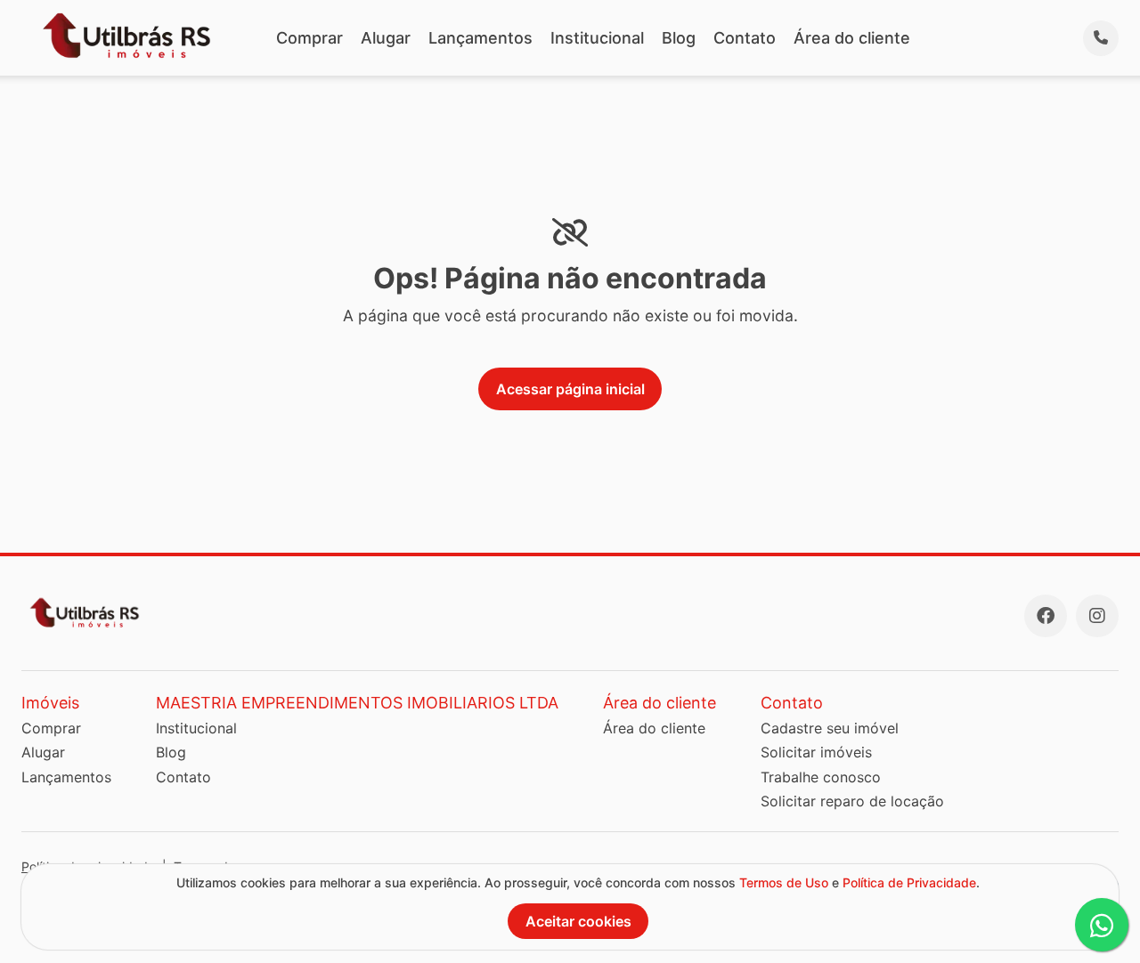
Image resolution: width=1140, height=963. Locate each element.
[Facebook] (1045, 616)
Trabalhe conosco (821, 777)
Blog (679, 37)
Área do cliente (852, 37)
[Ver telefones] (1101, 38)
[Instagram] (1097, 616)
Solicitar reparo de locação (852, 801)
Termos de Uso (783, 882)
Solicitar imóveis (816, 752)
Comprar (309, 37)
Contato (744, 37)
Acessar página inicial (570, 389)
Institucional (597, 37)
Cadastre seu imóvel (830, 728)
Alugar (386, 37)
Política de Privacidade (909, 882)
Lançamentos (480, 37)
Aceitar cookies (578, 921)
